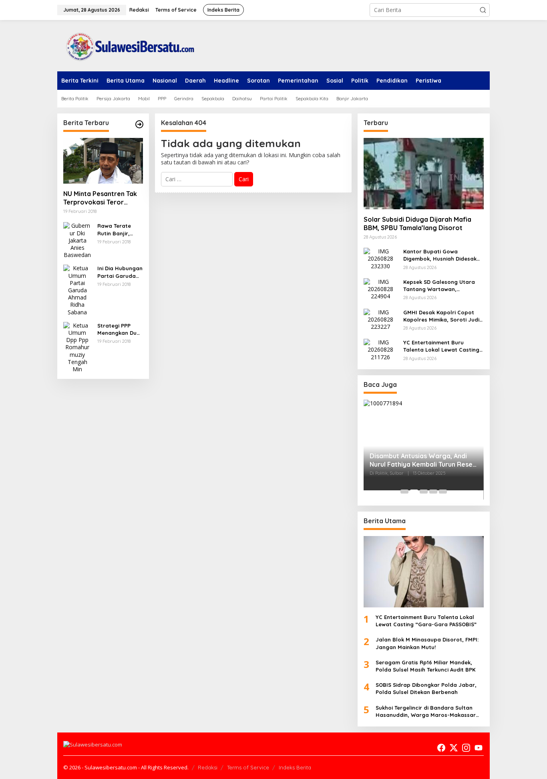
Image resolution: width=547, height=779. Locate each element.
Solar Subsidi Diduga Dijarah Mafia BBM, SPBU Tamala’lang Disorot (417, 223)
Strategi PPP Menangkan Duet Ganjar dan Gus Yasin (119, 329)
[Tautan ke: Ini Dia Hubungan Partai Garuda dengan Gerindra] (77, 289)
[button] (483, 10)
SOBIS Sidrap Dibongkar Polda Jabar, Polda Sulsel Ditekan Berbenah (426, 688)
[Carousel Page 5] (443, 492)
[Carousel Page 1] (404, 492)
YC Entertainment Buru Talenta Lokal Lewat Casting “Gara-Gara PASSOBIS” (441, 346)
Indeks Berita (295, 767)
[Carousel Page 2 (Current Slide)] (414, 492)
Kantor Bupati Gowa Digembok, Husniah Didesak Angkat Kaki (440, 255)
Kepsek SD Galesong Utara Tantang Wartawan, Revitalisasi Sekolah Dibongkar (439, 286)
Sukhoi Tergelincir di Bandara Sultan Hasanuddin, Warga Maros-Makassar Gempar (426, 711)
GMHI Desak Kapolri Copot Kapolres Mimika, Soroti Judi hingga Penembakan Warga (441, 316)
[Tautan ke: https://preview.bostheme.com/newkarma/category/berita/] (139, 124)
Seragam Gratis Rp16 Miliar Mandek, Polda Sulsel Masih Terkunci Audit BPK (425, 666)
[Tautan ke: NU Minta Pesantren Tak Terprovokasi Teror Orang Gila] (103, 161)
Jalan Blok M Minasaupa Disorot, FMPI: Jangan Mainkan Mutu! (427, 643)
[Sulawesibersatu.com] (127, 45)
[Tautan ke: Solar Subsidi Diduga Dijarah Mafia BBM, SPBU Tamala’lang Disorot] (424, 173)
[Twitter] (453, 748)
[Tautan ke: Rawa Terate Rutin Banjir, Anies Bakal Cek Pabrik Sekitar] (77, 240)
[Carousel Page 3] (424, 492)
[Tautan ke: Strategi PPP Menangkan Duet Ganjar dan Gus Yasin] (77, 346)
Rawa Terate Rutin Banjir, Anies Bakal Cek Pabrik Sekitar (118, 230)
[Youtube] (478, 748)
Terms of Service (248, 767)
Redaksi (207, 767)
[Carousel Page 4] (433, 492)
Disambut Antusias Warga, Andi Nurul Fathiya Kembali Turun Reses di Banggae (423, 460)
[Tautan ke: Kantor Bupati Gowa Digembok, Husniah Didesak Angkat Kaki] (380, 258)
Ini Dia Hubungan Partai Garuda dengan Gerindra (120, 272)
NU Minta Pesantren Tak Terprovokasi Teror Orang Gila (100, 198)
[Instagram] (466, 748)
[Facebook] (441, 748)
